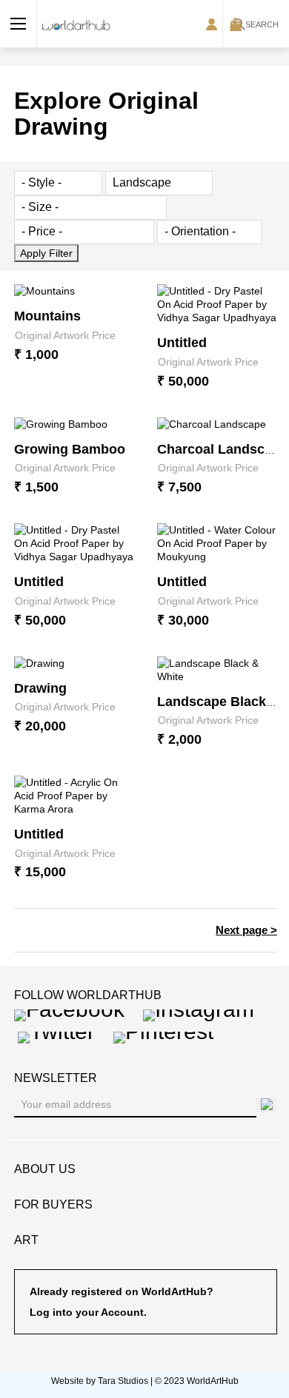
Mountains (47, 316)
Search (262, 24)
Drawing (40, 688)
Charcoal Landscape (222, 449)
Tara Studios (123, 1381)
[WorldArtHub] (76, 23)
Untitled (182, 342)
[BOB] (18, 23)
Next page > (246, 930)
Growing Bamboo (69, 449)
